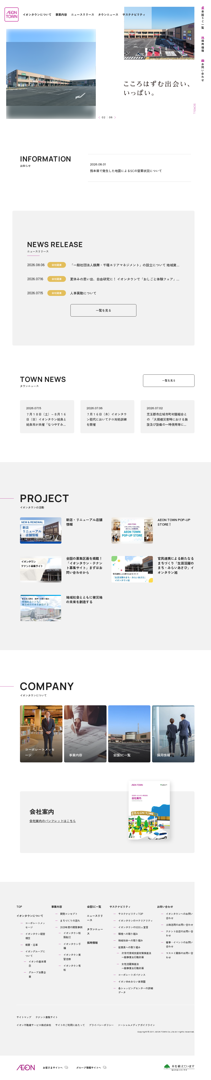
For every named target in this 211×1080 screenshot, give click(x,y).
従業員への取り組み (129, 947)
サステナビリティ (120, 907)
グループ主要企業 (37, 974)
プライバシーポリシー (101, 1025)
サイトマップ (23, 1017)
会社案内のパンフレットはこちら (52, 821)
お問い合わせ (165, 907)
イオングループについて (35, 953)
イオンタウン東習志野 (72, 956)
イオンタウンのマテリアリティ (135, 920)
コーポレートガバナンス (131, 974)
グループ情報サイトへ (88, 1067)
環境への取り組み (128, 933)
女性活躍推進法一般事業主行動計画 (133, 966)
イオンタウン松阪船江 (72, 935)
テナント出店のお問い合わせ (179, 933)
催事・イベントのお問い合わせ (179, 944)
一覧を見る (103, 310)
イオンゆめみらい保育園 (131, 981)
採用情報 (92, 943)
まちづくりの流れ (70, 920)
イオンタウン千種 (72, 946)
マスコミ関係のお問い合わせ (179, 955)
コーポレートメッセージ (35, 925)
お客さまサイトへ (53, 1067)
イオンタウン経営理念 (35, 936)
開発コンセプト (68, 913)
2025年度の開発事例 (71, 927)
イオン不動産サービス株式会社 (33, 1025)
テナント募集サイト (46, 1017)
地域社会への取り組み (130, 940)
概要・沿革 (31, 944)
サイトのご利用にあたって (70, 1025)
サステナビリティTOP (130, 913)
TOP (19, 907)
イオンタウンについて (29, 916)
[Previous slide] (99, 117)
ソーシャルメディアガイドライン (136, 1025)
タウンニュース (95, 931)
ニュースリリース (95, 918)
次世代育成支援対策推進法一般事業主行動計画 (136, 955)
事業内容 (56, 907)
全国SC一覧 (94, 907)
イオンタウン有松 (72, 967)
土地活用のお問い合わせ (179, 924)
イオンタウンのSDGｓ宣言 (133, 927)
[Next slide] (115, 117)
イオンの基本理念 (37, 963)
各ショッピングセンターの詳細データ (135, 990)
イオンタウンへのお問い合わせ (179, 916)
